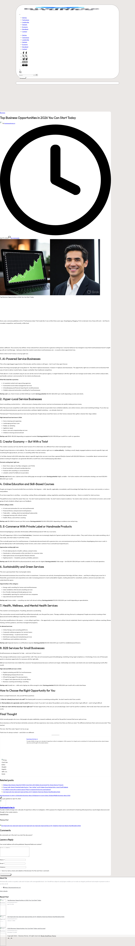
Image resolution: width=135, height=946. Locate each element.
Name (2, 860)
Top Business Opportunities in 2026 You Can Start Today (24, 900)
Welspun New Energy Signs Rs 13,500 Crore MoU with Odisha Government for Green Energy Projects (33, 785)
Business (2, 113)
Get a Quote (4, 891)
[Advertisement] (67, 96)
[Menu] (19, 14)
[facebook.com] (25, 53)
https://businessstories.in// (12, 887)
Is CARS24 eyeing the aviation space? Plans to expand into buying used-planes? (27, 789)
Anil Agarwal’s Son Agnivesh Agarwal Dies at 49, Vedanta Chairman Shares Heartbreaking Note (31, 792)
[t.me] (25, 59)
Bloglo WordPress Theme (48, 936)
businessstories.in (7, 807)
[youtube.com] (25, 66)
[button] (34, 75)
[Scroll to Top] (10, 939)
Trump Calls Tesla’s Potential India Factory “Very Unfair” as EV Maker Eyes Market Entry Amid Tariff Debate (35, 787)
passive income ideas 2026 (43, 795)
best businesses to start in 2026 (9, 795)
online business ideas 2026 (27, 795)
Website (2, 867)
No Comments (15, 238)
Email (2, 863)
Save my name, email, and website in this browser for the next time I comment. (25, 871)
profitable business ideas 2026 (61, 795)
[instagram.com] (25, 63)
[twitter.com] (25, 57)
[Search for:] (26, 75)
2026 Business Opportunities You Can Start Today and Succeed (26, 928)
